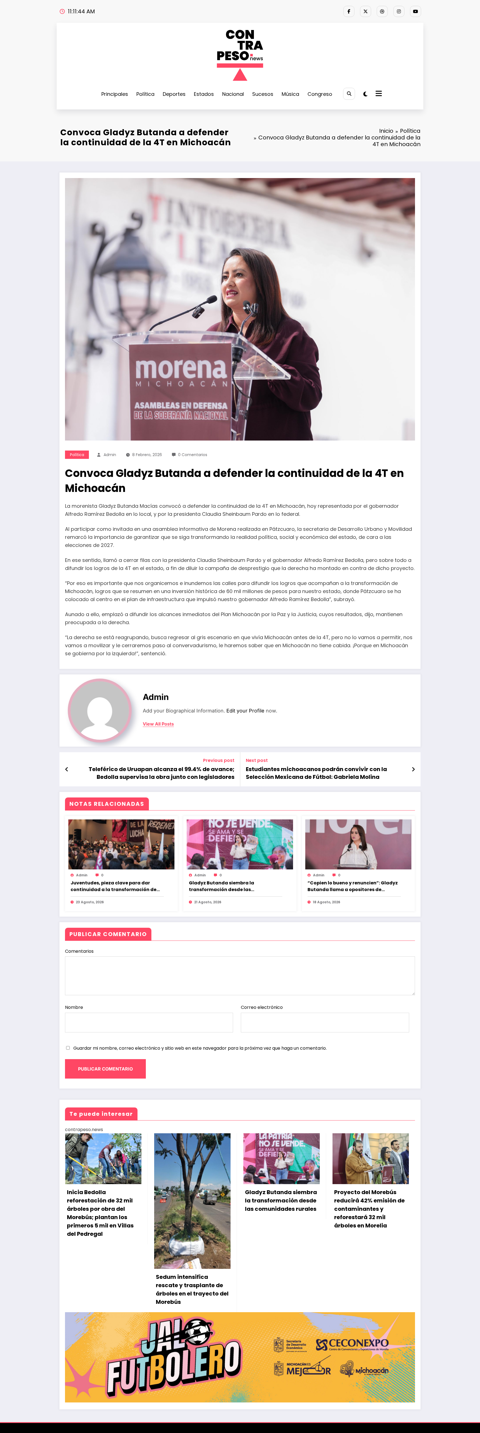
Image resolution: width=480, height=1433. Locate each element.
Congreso (320, 94)
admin (110, 454)
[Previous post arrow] (67, 769)
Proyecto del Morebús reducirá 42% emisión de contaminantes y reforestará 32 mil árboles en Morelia (280, 1208)
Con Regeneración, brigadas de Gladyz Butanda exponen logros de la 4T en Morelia (369, 1204)
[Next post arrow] (413, 769)
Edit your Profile (245, 711)
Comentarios (79, 951)
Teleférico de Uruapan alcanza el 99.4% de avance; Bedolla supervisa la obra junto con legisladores (161, 773)
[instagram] (398, 11)
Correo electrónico (262, 1007)
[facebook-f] (348, 11)
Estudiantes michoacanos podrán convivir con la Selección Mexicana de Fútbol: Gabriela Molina (316, 773)
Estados (204, 94)
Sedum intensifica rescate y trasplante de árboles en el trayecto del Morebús (103, 1289)
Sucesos (262, 94)
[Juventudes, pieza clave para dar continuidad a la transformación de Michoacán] (121, 844)
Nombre (74, 1007)
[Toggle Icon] (378, 94)
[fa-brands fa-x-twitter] (365, 11)
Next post (257, 760)
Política (145, 94)
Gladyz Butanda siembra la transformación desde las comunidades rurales (221, 886)
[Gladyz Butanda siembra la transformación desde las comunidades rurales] (240, 844)
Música (290, 94)
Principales (114, 94)
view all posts (158, 724)
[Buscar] (349, 94)
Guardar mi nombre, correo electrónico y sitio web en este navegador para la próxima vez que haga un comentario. (200, 1048)
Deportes (174, 94)
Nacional (233, 94)
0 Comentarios (192, 454)
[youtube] (415, 11)
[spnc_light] (365, 94)
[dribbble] (382, 11)
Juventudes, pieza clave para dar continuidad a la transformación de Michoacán (113, 886)
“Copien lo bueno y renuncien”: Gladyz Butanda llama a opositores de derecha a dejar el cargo (353, 886)
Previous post (218, 760)
